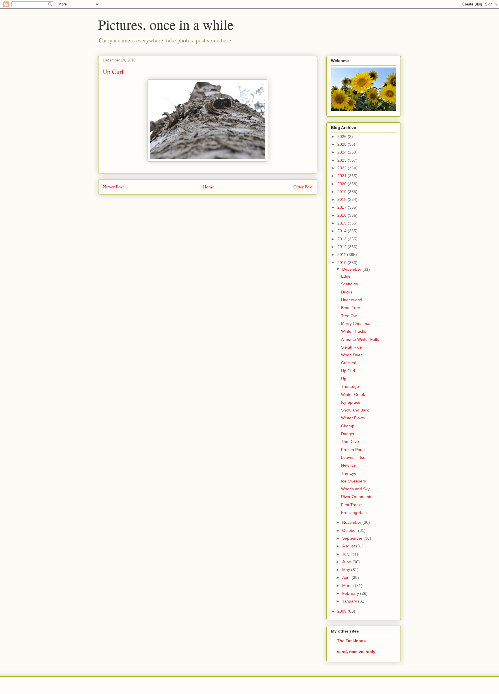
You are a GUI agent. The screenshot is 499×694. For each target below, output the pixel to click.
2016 (342, 215)
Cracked (348, 362)
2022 (342, 168)
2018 (342, 199)
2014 (342, 231)
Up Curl (348, 370)
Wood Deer (351, 355)
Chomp (347, 426)
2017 (342, 207)
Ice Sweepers (353, 481)
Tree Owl (349, 315)
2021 (342, 175)
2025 (342, 144)
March (348, 585)
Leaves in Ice (353, 457)
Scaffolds (349, 284)
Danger (348, 433)
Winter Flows (353, 418)
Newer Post (113, 187)
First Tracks (351, 504)
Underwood (351, 300)
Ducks (346, 292)
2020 (342, 184)
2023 (342, 160)
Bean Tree (350, 307)
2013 (342, 239)
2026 (342, 136)
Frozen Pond (353, 449)
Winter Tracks (353, 331)
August (349, 546)
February (351, 593)
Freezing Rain (354, 512)
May (346, 569)
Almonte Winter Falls (360, 339)
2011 (342, 254)
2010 (342, 262)
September (353, 538)
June (347, 562)
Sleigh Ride (351, 347)
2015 (342, 223)
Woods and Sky (355, 489)
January (350, 601)
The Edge (350, 386)
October (350, 530)
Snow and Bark (355, 410)
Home (208, 187)
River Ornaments (356, 496)
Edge (346, 276)
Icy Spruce (350, 402)
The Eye (348, 473)
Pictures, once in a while (165, 24)
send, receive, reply (356, 651)
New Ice (348, 465)
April (346, 577)
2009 (342, 611)
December (352, 269)
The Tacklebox (351, 640)
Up (343, 378)
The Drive (350, 441)
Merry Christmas (356, 323)
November (352, 522)
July (346, 554)
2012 (342, 246)
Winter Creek (353, 394)
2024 (342, 152)
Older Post (302, 187)
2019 (342, 191)
